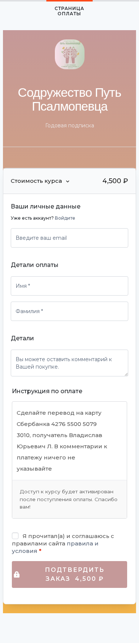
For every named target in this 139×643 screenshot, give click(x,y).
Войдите (65, 218)
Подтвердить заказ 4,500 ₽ (75, 574)
